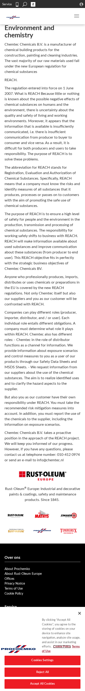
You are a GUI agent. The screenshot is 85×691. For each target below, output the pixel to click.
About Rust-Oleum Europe (23, 573)
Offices (9, 578)
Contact (17, 4)
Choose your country (82, 4)
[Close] (80, 613)
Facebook (33, 4)
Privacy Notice (15, 583)
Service (7, 4)
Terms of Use (14, 588)
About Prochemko (17, 569)
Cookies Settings (42, 660)
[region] (42, 649)
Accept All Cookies (42, 683)
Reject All (42, 672)
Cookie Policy (14, 593)
